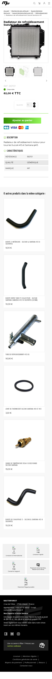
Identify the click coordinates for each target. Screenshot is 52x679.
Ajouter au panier (22, 120)
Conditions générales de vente (25, 659)
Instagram (18, 634)
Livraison (17, 656)
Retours (42, 662)
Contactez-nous (26, 665)
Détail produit (24, 219)
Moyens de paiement (13, 662)
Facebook (6, 634)
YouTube (12, 634)
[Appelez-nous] (26, 613)
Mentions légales (30, 656)
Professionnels (30, 662)
